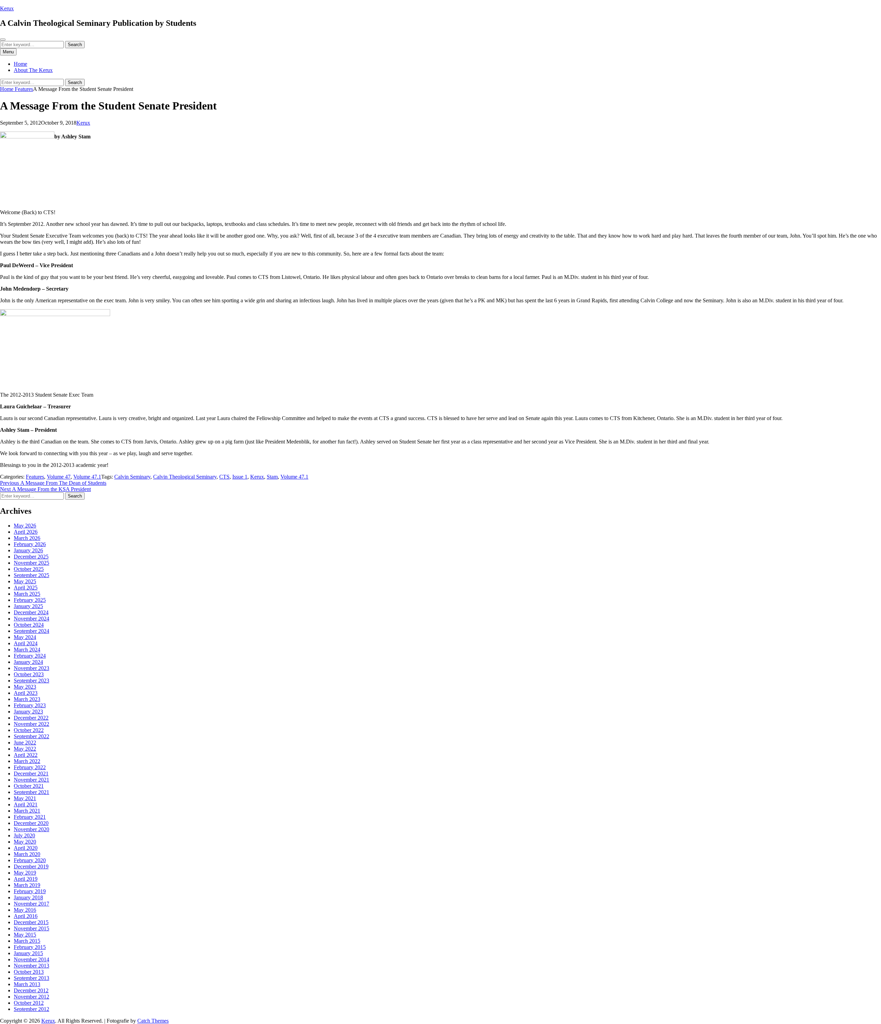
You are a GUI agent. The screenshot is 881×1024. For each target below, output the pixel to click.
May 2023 (25, 687)
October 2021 (29, 786)
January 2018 (28, 897)
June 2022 (25, 742)
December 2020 (31, 823)
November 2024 (31, 618)
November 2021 (31, 780)
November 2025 (31, 563)
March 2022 (27, 761)
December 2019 (31, 866)
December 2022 (31, 718)
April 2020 (26, 848)
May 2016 (25, 910)
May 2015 (25, 935)
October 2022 (29, 730)
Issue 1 (239, 477)
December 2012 (31, 990)
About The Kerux (33, 70)
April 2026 (26, 532)
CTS (224, 477)
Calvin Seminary (132, 477)
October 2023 (29, 674)
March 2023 (27, 699)
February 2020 (30, 860)
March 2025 (27, 594)
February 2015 (30, 947)
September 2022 (31, 736)
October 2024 (29, 625)
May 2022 (25, 749)
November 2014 (31, 959)
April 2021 (26, 804)
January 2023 (28, 711)
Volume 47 (59, 477)
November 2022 (31, 724)
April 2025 (26, 588)
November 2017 (31, 904)
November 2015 (31, 928)
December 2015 (31, 922)
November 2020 (31, 829)
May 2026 (25, 526)
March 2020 (27, 854)
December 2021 (31, 773)
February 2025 (30, 600)
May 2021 (25, 798)
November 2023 (31, 668)
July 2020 (24, 835)
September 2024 (31, 631)
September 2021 (31, 792)
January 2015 (28, 953)
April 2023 (26, 693)
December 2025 (31, 557)
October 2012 (29, 1003)
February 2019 (30, 891)
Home (20, 64)
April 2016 (26, 916)
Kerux (7, 8)
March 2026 (27, 538)
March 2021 (27, 811)
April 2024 (26, 643)
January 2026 (28, 550)
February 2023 (30, 705)
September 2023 (31, 680)
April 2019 (26, 879)
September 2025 (31, 575)
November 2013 (31, 966)
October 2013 (29, 972)
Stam (272, 477)
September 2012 (31, 1009)
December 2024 (31, 612)
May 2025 (25, 581)
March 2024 (27, 649)
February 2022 (30, 767)
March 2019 (27, 885)
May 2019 (25, 873)
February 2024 (30, 656)
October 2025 (29, 569)
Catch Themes (153, 1021)
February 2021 (30, 817)
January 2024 (28, 662)
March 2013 (27, 984)
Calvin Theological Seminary (184, 477)
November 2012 (31, 997)
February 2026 (30, 544)
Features (24, 89)
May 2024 (25, 637)
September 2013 (31, 978)
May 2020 (25, 842)
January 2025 (28, 606)
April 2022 (26, 755)
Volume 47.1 (87, 477)
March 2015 (27, 941)
